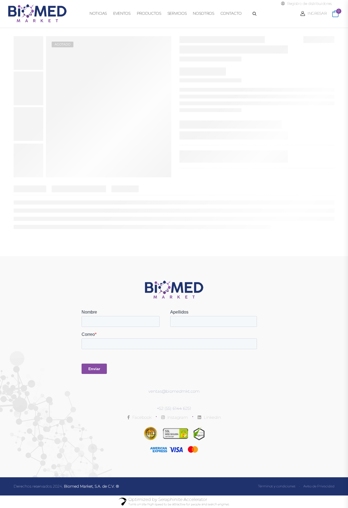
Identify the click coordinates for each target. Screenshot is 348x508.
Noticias (98, 13)
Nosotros (203, 13)
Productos (149, 13)
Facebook (141, 417)
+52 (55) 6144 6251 (174, 408)
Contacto (231, 13)
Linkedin (212, 417)
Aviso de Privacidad (318, 486)
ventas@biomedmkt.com (174, 391)
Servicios (177, 13)
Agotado (62, 44)
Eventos (121, 13)
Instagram (177, 417)
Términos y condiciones (277, 486)
